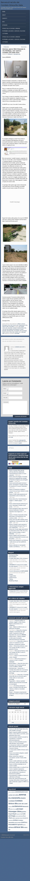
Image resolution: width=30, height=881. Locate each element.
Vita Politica (11, 326)
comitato (15, 328)
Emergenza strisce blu (7, 325)
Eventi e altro (15, 325)
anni (20, 326)
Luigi (10, 627)
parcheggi (24, 330)
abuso (9, 792)
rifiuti (10, 818)
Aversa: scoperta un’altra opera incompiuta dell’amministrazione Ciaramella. (17, 638)
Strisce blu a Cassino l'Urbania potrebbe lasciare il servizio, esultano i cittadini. (13, 31)
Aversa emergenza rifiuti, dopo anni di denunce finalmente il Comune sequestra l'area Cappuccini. (18, 510)
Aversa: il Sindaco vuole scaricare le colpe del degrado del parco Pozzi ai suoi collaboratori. (18, 526)
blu (6, 328)
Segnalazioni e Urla (23, 325)
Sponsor (4, 25)
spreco (3, 332)
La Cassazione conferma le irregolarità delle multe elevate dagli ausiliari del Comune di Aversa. (18, 746)
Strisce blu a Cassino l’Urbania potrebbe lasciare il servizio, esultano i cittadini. (13, 39)
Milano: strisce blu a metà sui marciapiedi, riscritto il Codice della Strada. (17, 758)
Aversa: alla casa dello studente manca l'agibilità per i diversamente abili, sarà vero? (18, 521)
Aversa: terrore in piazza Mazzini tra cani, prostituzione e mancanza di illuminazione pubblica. (17, 772)
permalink (17, 333)
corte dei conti (5, 329)
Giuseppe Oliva (10, 330)
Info (3, 21)
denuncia (17, 329)
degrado (11, 329)
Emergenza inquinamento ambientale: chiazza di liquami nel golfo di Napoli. (18, 694)
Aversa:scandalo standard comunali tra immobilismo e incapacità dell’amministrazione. (18, 738)
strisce (7, 332)
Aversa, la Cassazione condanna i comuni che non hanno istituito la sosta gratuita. (18, 491)
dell (14, 329)
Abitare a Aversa (21, 323)
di (9, 809)
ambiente (13, 792)
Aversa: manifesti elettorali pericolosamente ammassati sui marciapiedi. (18, 682)
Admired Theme (26, 834)
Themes (11, 579)
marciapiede (16, 330)
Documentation (12, 556)
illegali (14, 814)
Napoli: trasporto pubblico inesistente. (18, 732)
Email (5, 394)
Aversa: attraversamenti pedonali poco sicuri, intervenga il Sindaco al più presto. (18, 505)
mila (21, 330)
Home (3, 11)
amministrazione (20, 792)
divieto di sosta (13, 809)
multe (24, 814)
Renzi (24, 816)
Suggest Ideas (12, 575)
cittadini (23, 798)
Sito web (5, 397)
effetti (22, 329)
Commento (5, 402)
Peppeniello (12, 681)
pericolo (17, 816)
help (12, 437)
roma (21, 818)
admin (10, 646)
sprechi (20, 824)
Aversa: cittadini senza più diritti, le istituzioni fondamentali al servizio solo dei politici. (18, 537)
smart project (17, 822)
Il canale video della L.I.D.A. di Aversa (18, 558)
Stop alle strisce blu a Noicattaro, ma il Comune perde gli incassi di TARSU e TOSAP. (18, 665)
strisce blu (11, 332)
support (20, 443)
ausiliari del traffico (13, 795)
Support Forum (13, 577)
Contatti (4, 18)
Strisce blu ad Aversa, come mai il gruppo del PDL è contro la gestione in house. (18, 647)
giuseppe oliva (17, 54)
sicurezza (10, 820)
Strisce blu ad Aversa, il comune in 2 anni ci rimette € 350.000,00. (17, 660)
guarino (24, 811)
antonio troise (12, 636)
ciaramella (10, 328)
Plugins (11, 574)
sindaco (16, 820)
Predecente (6, 46)
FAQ (20, 441)
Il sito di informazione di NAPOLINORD (18, 571)
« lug (13, 722)
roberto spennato (16, 818)
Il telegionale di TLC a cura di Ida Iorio (18, 591)
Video (7, 326)
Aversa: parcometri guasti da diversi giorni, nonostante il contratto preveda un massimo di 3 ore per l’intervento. (18, 484)
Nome (5, 389)
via (19, 332)
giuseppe (4, 330)
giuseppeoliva (23, 440)
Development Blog (13, 555)
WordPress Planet (13, 580)
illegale (10, 814)
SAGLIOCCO (25, 818)
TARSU (25, 827)
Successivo (24, 46)
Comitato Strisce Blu (21, 328)
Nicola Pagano (12, 663)
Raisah (10, 692)
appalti (22, 326)
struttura (16, 332)
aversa (3, 328)
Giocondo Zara (12, 668)
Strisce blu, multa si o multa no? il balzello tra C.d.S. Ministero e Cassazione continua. (18, 643)
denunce (18, 806)
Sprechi (4, 326)
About (4, 15)
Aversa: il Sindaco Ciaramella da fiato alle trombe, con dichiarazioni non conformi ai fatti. (18, 516)
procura (21, 816)
